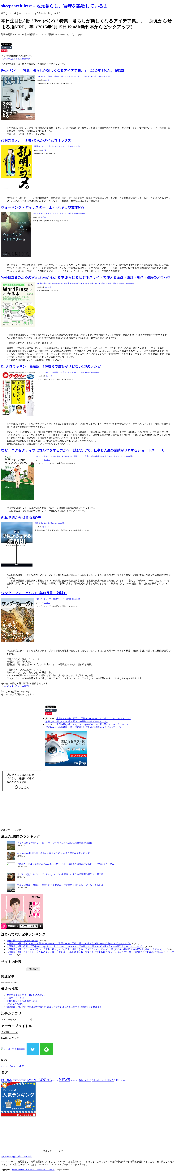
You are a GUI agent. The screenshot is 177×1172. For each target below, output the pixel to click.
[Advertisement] (42, 813)
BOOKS (6, 1080)
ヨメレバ (48, 80)
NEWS (64, 1079)
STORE (97, 1080)
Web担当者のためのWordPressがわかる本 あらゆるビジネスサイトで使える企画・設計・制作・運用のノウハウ (86, 277)
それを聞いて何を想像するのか (22, 940)
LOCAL (45, 1079)
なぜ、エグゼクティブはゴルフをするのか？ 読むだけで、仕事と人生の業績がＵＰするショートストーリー (84, 450)
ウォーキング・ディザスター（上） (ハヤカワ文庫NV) (42, 207)
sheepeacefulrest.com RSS (12, 1066)
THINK (108, 1080)
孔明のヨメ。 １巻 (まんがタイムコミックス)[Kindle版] (57, 146)
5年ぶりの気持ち (15, 1004)
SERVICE (85, 1080)
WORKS (123, 1080)
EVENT (32, 1080)
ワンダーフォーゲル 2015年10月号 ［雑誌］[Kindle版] (58, 599)
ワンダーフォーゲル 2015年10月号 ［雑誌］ (34, 593)
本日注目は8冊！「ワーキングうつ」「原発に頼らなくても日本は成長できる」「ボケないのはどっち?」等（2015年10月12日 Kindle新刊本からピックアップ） (85, 949)
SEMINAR (75, 1080)
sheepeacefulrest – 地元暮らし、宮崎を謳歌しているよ (54, 5)
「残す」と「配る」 (17, 998)
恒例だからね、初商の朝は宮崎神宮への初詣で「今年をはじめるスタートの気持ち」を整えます (54, 1007)
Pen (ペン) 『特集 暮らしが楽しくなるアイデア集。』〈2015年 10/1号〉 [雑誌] (62, 70)
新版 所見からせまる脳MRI (22, 517)
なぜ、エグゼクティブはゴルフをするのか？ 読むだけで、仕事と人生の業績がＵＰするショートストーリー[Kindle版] (84, 456)
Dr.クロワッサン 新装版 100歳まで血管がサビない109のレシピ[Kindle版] (68, 372)
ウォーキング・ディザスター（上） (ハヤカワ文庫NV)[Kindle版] (59, 213)
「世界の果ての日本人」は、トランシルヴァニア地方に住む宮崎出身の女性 (54, 843)
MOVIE (55, 1080)
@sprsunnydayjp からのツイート (16, 1156)
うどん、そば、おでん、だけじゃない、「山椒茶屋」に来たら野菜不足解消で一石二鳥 (60, 874)
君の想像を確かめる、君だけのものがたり (28, 995)
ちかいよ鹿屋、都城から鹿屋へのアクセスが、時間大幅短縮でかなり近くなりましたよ (60, 885)
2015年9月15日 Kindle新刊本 (17, 59)
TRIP (117, 1080)
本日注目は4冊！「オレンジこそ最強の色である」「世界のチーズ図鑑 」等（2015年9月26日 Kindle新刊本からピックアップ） (69, 943)
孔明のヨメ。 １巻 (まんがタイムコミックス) (36, 140)
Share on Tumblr (6, 47)
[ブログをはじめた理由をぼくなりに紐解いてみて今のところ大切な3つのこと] (22, 794)
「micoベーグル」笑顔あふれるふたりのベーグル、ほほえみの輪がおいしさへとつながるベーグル (65, 864)
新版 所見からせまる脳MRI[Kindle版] (49, 523)
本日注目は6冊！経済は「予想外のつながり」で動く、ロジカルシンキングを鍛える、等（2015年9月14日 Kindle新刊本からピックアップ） (75, 946)
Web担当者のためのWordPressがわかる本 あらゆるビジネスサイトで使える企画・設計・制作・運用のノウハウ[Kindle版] (85, 283)
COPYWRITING (19, 1080)
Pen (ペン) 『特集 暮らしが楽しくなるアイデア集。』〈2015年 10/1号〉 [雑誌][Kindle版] (74, 76)
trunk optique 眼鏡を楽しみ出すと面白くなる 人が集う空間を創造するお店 (53, 853)
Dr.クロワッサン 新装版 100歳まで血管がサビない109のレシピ (51, 366)
